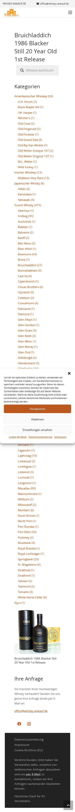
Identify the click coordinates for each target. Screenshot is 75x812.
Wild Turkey (25, 167)
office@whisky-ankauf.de (31, 711)
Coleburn (24, 298)
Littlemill (23, 472)
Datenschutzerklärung (40, 436)
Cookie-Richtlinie (18, 436)
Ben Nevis (24, 243)
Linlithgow (25, 466)
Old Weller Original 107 (33, 156)
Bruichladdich (27, 265)
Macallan (24, 488)
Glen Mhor (25, 341)
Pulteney (23, 537)
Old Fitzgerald (27, 129)
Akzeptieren (37, 409)
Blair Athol (25, 249)
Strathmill (24, 575)
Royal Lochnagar (29, 554)
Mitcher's (24, 118)
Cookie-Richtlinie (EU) (28, 750)
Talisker (23, 581)
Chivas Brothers (28, 287)
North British (26, 516)
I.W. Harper (25, 112)
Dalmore (23, 314)
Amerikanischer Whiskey (30, 96)
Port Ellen (24, 532)
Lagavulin (24, 450)
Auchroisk (24, 221)
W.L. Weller (25, 161)
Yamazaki (24, 200)
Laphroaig (24, 456)
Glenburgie (25, 357)
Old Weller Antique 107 (33, 151)
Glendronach (26, 363)
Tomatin (23, 592)
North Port (25, 521)
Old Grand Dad (28, 140)
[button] (69, 373)
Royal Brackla (27, 548)
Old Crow (24, 123)
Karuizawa (25, 194)
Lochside (24, 477)
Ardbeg (23, 216)
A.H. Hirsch (25, 102)
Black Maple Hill (28, 107)
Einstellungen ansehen (37, 430)
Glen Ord (24, 352)
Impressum (60, 436)
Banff (21, 238)
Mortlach (24, 510)
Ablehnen (37, 419)
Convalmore (26, 303)
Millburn (23, 499)
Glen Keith (25, 336)
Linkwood (24, 461)
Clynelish (24, 292)
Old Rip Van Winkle (30, 145)
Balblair (23, 227)
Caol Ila (23, 276)
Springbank (25, 559)
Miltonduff (25, 505)
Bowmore (24, 254)
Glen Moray (25, 347)
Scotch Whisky (23, 205)
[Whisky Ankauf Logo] (11, 12)
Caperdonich (26, 281)
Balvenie (23, 232)
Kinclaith (23, 445)
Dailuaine (24, 309)
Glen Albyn (25, 319)
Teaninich (24, 586)
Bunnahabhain (27, 270)
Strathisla (24, 570)
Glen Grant (25, 330)
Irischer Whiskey (25, 172)
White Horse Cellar (30, 597)
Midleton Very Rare (30, 178)
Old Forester (26, 134)
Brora (21, 259)
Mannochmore (28, 494)
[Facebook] (19, 724)
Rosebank (24, 543)
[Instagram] (29, 724)
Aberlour (24, 211)
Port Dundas (26, 526)
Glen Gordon (26, 325)
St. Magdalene (27, 564)
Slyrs (17, 603)
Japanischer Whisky (27, 183)
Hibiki (22, 189)
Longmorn (25, 483)
